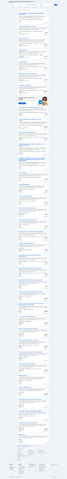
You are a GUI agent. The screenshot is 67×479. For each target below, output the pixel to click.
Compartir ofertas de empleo (33, 465)
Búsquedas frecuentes (42, 465)
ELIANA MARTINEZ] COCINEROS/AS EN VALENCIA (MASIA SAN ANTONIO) (31, 14)
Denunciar (45, 34)
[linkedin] (56, 464)
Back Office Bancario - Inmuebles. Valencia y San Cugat (31, 107)
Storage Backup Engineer (24, 184)
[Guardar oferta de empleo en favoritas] (47, 13)
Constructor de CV (41, 469)
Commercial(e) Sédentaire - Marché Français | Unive (30, 399)
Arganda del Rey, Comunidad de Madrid (22, 455)
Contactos (20, 469)
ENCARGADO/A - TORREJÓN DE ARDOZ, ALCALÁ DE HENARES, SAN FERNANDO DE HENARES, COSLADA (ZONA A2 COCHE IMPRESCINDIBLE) (32, 159)
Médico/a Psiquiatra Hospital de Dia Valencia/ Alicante (30, 268)
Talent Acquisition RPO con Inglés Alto (27, 363)
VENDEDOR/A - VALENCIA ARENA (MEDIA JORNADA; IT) (30, 411)
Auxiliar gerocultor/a (23, 50)
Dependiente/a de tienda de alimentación (28, 73)
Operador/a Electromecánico (25, 387)
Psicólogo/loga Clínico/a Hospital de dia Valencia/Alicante (31, 231)
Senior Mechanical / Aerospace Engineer (27, 219)
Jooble (57, 477)
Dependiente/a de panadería (25, 85)
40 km (41, 4)
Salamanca (19, 459)
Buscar (56, 4)
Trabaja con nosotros (21, 470)
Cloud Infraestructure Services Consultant (28, 422)
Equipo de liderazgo (21, 468)
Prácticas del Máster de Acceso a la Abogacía (29, 340)
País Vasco (19, 458)
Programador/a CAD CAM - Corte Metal (27, 26)
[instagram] (53, 464)
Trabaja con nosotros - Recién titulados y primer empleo (31, 291)
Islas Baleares (19, 460)
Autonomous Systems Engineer (25, 196)
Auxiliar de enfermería (23, 38)
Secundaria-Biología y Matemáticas (26, 243)
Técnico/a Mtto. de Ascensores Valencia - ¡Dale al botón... (31, 352)
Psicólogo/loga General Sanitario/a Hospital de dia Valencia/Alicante (30, 256)
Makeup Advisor (22, 434)
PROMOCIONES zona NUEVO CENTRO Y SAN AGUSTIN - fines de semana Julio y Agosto (32, 145)
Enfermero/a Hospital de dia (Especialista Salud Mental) (31, 280)
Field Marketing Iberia (23, 375)
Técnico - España (22, 172)
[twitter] (55, 464)
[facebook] (51, 464)
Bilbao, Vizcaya (19, 454)
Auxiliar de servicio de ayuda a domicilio (27, 132)
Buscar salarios (41, 468)
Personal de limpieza (23, 61)
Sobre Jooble (20, 465)
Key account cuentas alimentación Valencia (28, 328)
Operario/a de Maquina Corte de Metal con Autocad (30, 119)
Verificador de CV (41, 470)
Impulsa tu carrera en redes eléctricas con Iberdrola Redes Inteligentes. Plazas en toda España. (31, 304)
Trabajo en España (21, 473)
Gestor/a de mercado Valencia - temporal (28, 208)
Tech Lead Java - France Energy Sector (27, 316)
